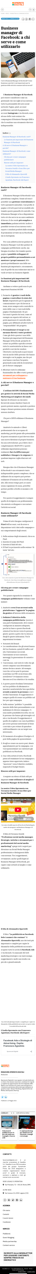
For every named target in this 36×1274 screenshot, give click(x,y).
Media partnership (10, 1241)
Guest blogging (8, 1237)
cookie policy (31, 1271)
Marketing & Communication (19, 13)
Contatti (6, 1214)
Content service (9, 1245)
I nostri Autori (8, 1218)
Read (7, 13)
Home (2, 13)
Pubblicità (6, 1234)
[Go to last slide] (12, 1113)
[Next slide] (13, 1113)
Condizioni (7, 1222)
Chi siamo (6, 1210)
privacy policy (22, 1271)
